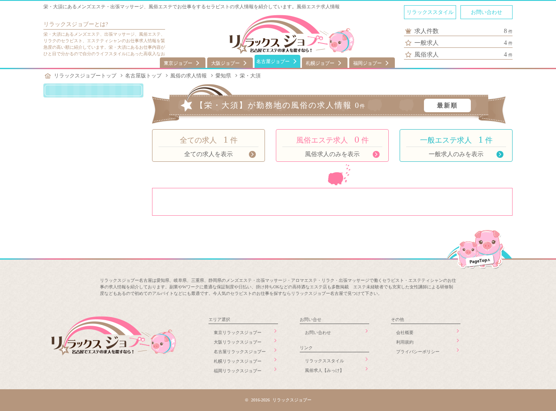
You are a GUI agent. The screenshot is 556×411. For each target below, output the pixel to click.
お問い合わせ (486, 12)
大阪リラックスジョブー (237, 342)
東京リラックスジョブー (237, 332)
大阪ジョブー (225, 63)
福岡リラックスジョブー (237, 370)
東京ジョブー (178, 63)
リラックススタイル (430, 12)
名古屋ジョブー (273, 61)
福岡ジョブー (367, 63)
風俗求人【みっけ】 (324, 370)
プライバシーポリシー (418, 351)
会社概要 (405, 332)
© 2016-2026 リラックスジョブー (278, 400)
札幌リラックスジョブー (237, 361)
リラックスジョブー (68, 24)
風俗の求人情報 (188, 76)
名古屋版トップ (143, 76)
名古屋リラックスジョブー (240, 351)
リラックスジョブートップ (85, 76)
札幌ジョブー (320, 63)
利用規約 (405, 342)
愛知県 (223, 76)
